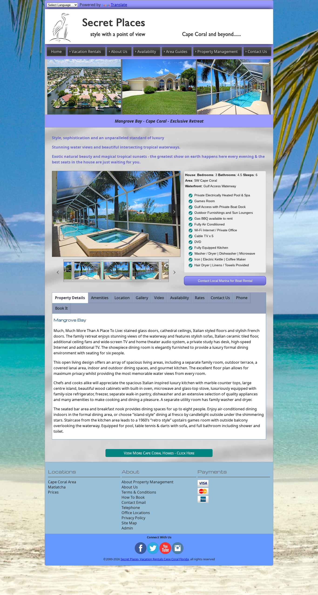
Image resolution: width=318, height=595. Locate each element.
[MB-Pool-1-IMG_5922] (87, 269)
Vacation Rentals (100, 51)
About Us (127, 51)
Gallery (142, 296)
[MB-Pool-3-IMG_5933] (146, 269)
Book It (61, 307)
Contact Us (239, 51)
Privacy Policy (133, 516)
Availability (150, 51)
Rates (200, 296)
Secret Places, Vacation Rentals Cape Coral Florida (155, 558)
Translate (119, 4)
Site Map (129, 521)
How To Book (133, 496)
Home (76, 51)
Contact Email (134, 501)
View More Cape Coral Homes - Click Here (159, 451)
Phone (241, 296)
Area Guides (175, 51)
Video (159, 296)
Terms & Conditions (139, 491)
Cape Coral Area (62, 480)
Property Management (207, 51)
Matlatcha (57, 485)
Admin (127, 526)
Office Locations (136, 511)
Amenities (99, 296)
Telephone (131, 506)
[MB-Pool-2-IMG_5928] (116, 269)
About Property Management (147, 480)
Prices (53, 491)
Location (122, 296)
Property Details (70, 296)
